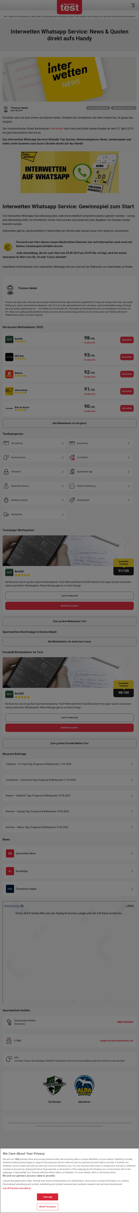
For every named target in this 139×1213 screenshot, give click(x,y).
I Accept (47, 1197)
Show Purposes (47, 1206)
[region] (69, 1180)
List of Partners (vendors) (17, 1188)
